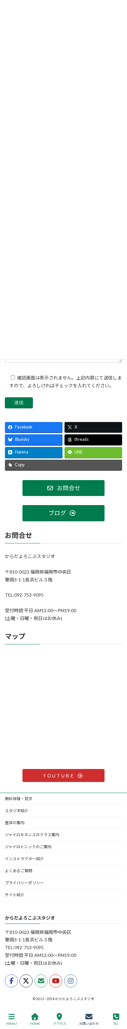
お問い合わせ (89, 1023)
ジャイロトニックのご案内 (28, 846)
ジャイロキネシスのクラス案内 (32, 834)
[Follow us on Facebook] (11, 980)
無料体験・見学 (18, 798)
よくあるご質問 (18, 870)
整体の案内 (14, 822)
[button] (63, 488)
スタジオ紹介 (16, 810)
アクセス (59, 1023)
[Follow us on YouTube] (55, 980)
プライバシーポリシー (24, 882)
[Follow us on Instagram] (70, 980)
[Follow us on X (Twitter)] (26, 980)
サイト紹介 (14, 894)
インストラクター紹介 (24, 858)
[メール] (41, 980)
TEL (116, 1023)
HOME (35, 1023)
